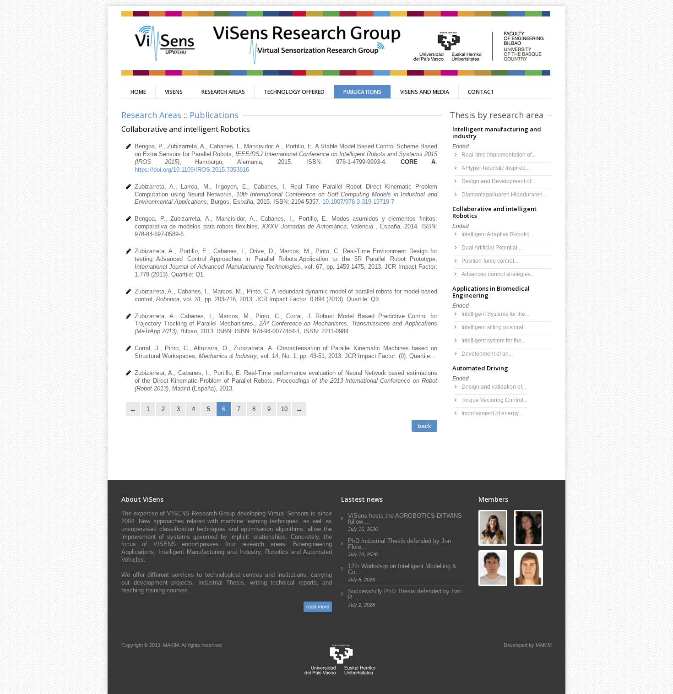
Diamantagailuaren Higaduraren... (504, 194)
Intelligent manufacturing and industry (496, 132)
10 (284, 409)
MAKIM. (172, 645)
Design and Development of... (498, 181)
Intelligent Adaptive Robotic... (497, 234)
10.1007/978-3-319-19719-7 (358, 201)
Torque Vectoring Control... (494, 400)
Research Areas (151, 114)
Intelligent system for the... (493, 340)
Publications (362, 92)
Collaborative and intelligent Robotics (494, 212)
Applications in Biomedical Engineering (491, 291)
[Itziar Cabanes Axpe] (493, 527)
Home (138, 92)
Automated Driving (480, 368)
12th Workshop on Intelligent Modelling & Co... (402, 569)
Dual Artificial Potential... (491, 247)
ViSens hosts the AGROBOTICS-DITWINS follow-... (405, 519)
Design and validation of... (493, 387)
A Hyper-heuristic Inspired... (495, 168)
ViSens (174, 92)
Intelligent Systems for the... (495, 314)
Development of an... (487, 354)
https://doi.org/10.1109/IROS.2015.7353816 (192, 169)
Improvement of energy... (491, 413)
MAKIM (544, 645)
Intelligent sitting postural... (494, 327)
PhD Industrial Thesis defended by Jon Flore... (399, 544)
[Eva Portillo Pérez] (529, 527)
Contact (481, 92)
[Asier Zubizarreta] (493, 568)
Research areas (223, 92)
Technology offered (294, 92)
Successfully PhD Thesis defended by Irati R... (404, 594)
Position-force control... (489, 261)
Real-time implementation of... (498, 154)
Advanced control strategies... (498, 274)
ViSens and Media (424, 92)
